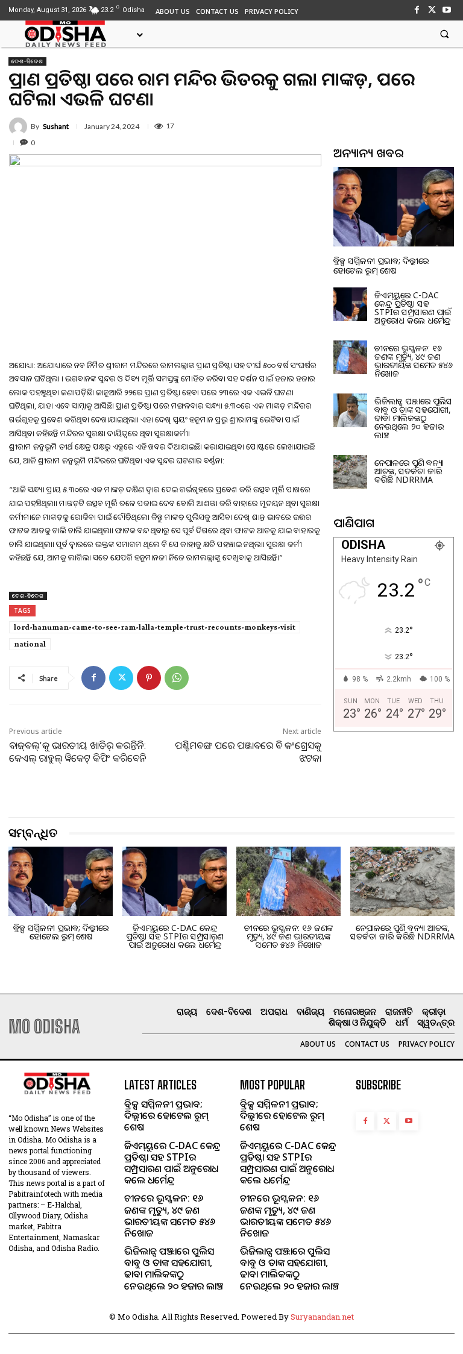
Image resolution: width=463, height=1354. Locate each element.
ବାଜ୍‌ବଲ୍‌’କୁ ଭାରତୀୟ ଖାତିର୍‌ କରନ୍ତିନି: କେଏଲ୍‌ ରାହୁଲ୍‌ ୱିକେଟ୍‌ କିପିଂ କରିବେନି (77, 752)
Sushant (56, 126)
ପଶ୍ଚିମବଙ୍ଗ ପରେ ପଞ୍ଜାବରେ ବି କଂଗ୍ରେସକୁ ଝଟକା (248, 752)
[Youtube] (447, 9)
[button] (444, 33)
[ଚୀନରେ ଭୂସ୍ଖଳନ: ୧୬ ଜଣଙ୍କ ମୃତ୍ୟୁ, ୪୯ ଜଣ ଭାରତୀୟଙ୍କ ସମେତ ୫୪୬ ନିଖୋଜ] (350, 357)
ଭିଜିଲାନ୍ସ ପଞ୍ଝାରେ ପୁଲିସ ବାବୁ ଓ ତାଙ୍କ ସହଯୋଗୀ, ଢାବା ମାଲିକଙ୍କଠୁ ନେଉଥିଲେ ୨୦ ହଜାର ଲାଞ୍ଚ (413, 417)
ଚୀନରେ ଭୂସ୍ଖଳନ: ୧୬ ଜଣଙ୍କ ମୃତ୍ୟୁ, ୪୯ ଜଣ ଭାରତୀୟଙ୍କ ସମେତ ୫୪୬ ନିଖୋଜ (413, 360)
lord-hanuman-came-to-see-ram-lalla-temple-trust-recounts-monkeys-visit (154, 627)
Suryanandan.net (322, 1316)
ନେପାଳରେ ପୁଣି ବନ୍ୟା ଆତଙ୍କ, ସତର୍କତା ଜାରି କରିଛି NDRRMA (409, 471)
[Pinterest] (149, 678)
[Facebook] (416, 9)
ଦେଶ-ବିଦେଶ (27, 61)
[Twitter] (431, 9)
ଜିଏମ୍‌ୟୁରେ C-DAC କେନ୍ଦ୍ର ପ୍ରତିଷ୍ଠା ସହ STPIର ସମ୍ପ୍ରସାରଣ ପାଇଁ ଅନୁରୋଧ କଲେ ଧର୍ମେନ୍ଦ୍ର (412, 307)
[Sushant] (20, 127)
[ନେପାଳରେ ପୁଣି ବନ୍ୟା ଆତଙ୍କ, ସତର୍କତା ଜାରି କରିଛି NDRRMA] (350, 472)
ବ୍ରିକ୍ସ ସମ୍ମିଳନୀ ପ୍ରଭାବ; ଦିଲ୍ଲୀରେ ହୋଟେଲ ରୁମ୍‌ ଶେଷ (381, 265)
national (30, 643)
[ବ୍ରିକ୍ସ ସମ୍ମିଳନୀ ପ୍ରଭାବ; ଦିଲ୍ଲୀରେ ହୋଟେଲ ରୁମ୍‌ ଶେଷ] (393, 206)
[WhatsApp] (177, 678)
